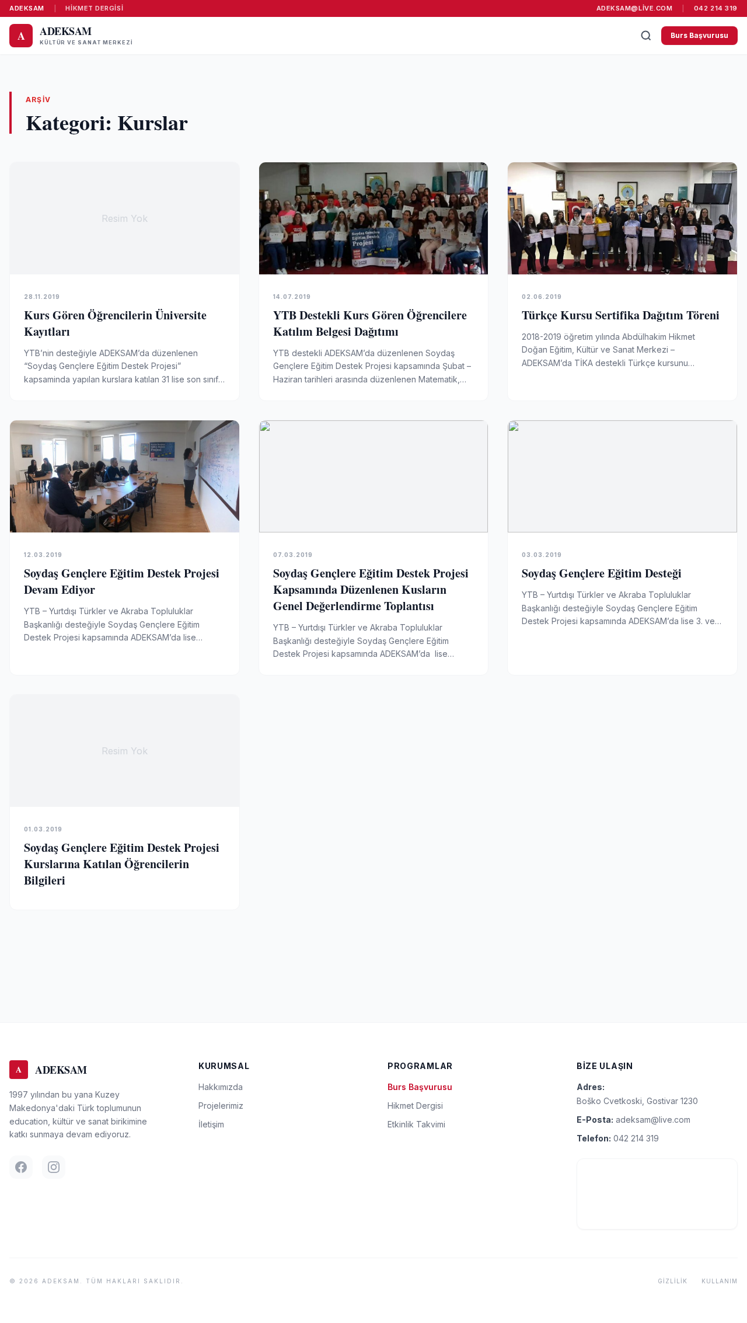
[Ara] (646, 35)
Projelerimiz (220, 1105)
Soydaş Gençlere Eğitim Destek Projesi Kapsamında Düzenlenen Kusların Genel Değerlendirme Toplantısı (371, 589)
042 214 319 (716, 8)
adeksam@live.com (634, 8)
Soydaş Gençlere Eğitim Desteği (602, 573)
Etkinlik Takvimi (416, 1124)
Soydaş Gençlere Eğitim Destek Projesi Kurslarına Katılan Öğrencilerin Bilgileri (121, 864)
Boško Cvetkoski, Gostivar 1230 (637, 1101)
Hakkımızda (220, 1087)
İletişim (211, 1124)
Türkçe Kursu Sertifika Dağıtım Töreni (621, 315)
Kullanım (719, 1280)
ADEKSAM (26, 8)
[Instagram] (53, 1167)
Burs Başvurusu (699, 35)
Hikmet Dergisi (94, 8)
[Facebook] (21, 1167)
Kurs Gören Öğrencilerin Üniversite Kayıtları (115, 323)
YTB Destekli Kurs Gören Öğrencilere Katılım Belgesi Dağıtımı (370, 323)
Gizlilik (672, 1280)
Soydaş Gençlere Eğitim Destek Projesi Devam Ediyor (121, 581)
